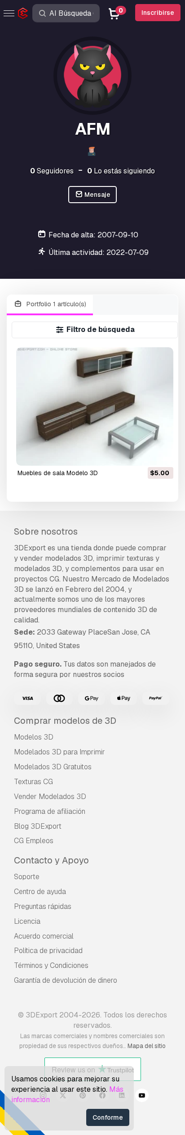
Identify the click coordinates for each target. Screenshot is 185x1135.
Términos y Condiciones (51, 965)
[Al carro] (142, 453)
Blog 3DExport (38, 826)
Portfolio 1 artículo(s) (55, 304)
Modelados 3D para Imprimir (59, 752)
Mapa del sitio (147, 1046)
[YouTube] (142, 1097)
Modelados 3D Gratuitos (53, 767)
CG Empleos (33, 840)
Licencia (27, 921)
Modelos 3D (33, 737)
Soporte (27, 876)
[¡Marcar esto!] (160, 453)
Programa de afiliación (49, 811)
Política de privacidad (48, 950)
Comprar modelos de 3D (65, 720)
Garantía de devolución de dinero (65, 980)
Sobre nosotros (46, 531)
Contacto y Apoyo (51, 860)
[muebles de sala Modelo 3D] (95, 406)
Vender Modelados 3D (50, 796)
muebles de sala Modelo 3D (58, 473)
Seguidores (52, 171)
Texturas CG (33, 781)
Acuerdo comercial (44, 936)
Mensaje (96, 195)
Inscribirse (157, 13)
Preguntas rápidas (42, 906)
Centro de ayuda (40, 891)
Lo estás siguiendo (121, 171)
